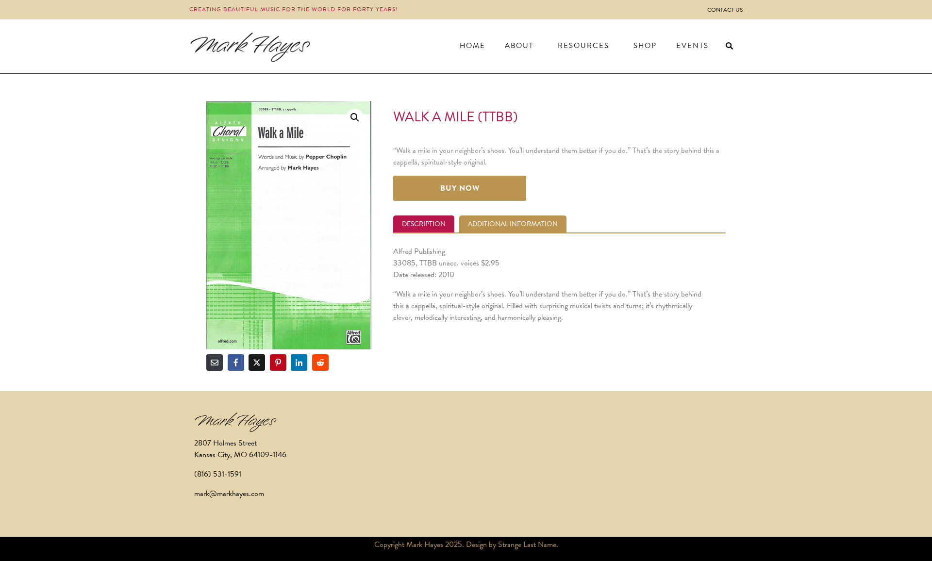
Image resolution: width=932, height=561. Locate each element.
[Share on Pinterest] (278, 362)
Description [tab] (424, 224)
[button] (355, 117)
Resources (583, 45)
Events (692, 45)
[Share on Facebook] (236, 362)
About (519, 45)
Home (472, 45)
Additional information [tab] (513, 224)
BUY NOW (460, 188)
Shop (645, 45)
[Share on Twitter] (257, 362)
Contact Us (725, 9)
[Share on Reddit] (320, 362)
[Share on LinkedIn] (299, 362)
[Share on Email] (214, 362)
